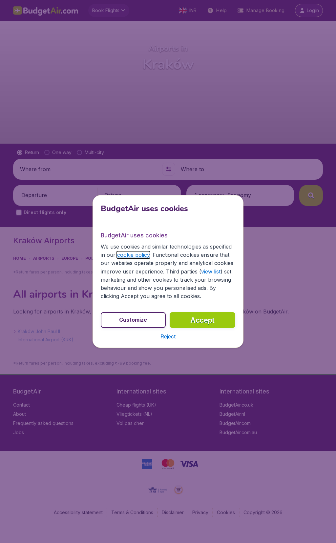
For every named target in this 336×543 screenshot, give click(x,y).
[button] (168, 336)
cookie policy (133, 254)
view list (210, 271)
